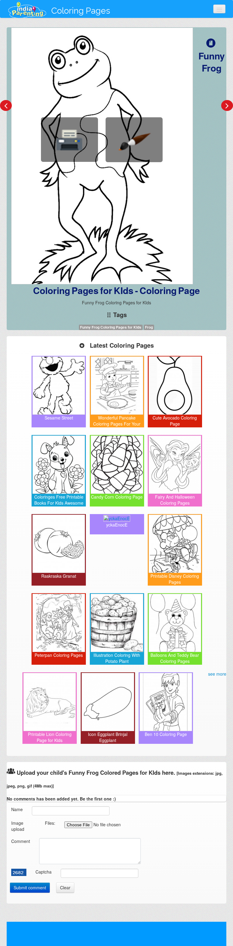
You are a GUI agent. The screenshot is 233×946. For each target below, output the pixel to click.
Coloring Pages (80, 11)
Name (17, 809)
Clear (65, 887)
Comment (20, 841)
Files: (50, 823)
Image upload (17, 826)
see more (217, 674)
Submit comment (30, 887)
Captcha (43, 872)
